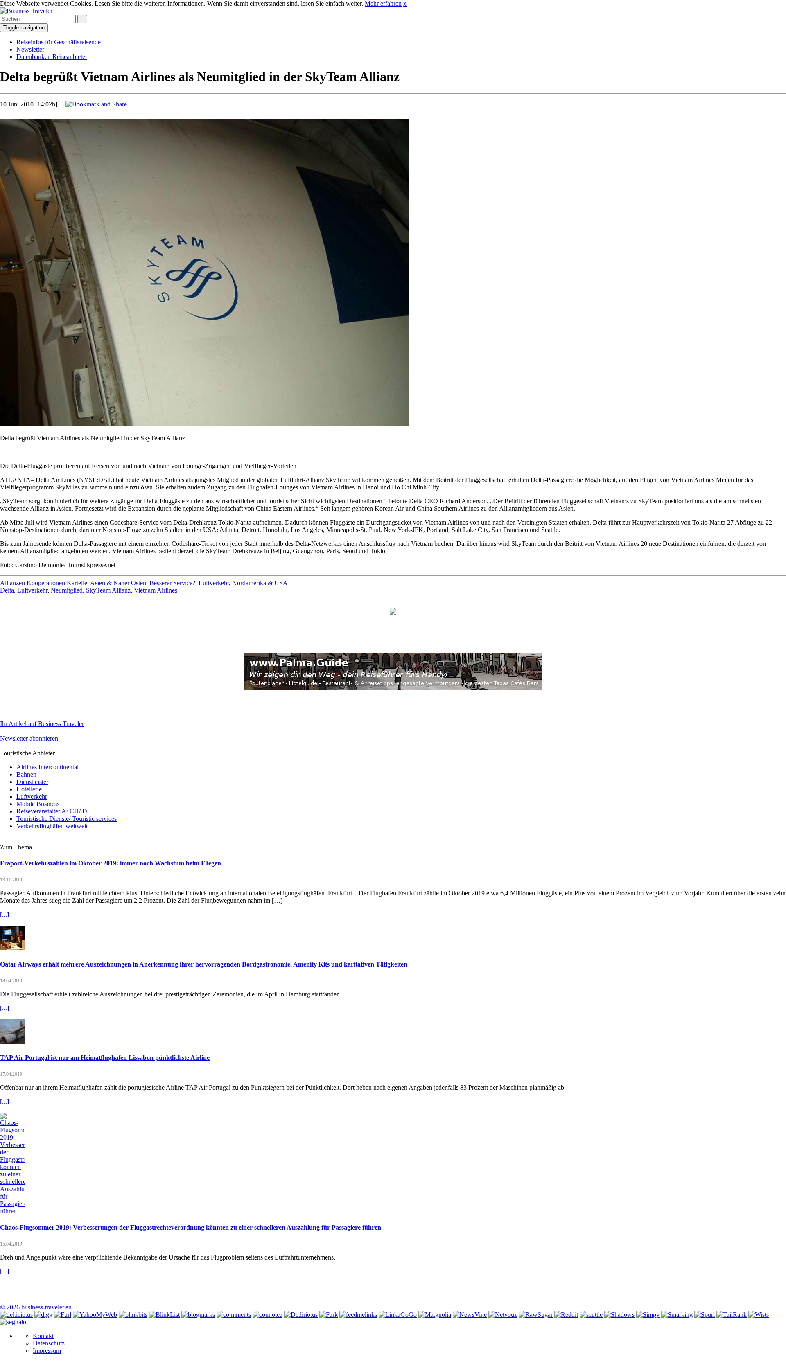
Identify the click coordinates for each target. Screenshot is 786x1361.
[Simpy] (648, 1314)
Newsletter (30, 49)
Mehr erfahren (383, 3)
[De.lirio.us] (301, 1314)
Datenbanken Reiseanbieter (51, 56)
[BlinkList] (164, 1314)
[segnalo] (13, 1321)
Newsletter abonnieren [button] (29, 738)
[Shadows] (619, 1314)
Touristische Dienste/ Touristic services (66, 818)
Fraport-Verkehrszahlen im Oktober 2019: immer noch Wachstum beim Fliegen (110, 863)
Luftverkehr (214, 582)
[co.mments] (234, 1314)
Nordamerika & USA (260, 582)
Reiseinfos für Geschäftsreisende (58, 41)
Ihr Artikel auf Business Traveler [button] (42, 723)
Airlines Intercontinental (47, 767)
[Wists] (758, 1314)
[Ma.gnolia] (434, 1314)
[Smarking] (677, 1314)
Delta (7, 590)
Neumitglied (67, 590)
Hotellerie (29, 789)
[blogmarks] (198, 1314)
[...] (4, 914)
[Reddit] (566, 1314)
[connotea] (267, 1314)
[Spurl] (704, 1314)
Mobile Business (37, 803)
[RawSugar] (536, 1314)
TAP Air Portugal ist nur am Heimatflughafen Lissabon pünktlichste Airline (105, 1057)
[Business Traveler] (26, 10)
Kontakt (43, 1335)
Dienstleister (32, 781)
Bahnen (26, 774)
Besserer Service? (172, 582)
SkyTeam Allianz (108, 590)
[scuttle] (591, 1314)
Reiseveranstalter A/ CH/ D (51, 811)
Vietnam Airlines (155, 590)
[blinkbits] (133, 1314)
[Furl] (62, 1314)
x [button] (405, 3)
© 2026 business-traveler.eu (36, 1307)
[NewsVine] (470, 1314)
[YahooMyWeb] (95, 1314)
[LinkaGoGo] (398, 1314)
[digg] (43, 1314)
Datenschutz (49, 1343)
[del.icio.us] (16, 1314)
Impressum (47, 1350)
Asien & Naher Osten (118, 582)
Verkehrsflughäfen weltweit (52, 825)
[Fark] (328, 1314)
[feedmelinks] (358, 1314)
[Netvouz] (502, 1314)
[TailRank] (731, 1314)
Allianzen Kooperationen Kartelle (43, 582)
